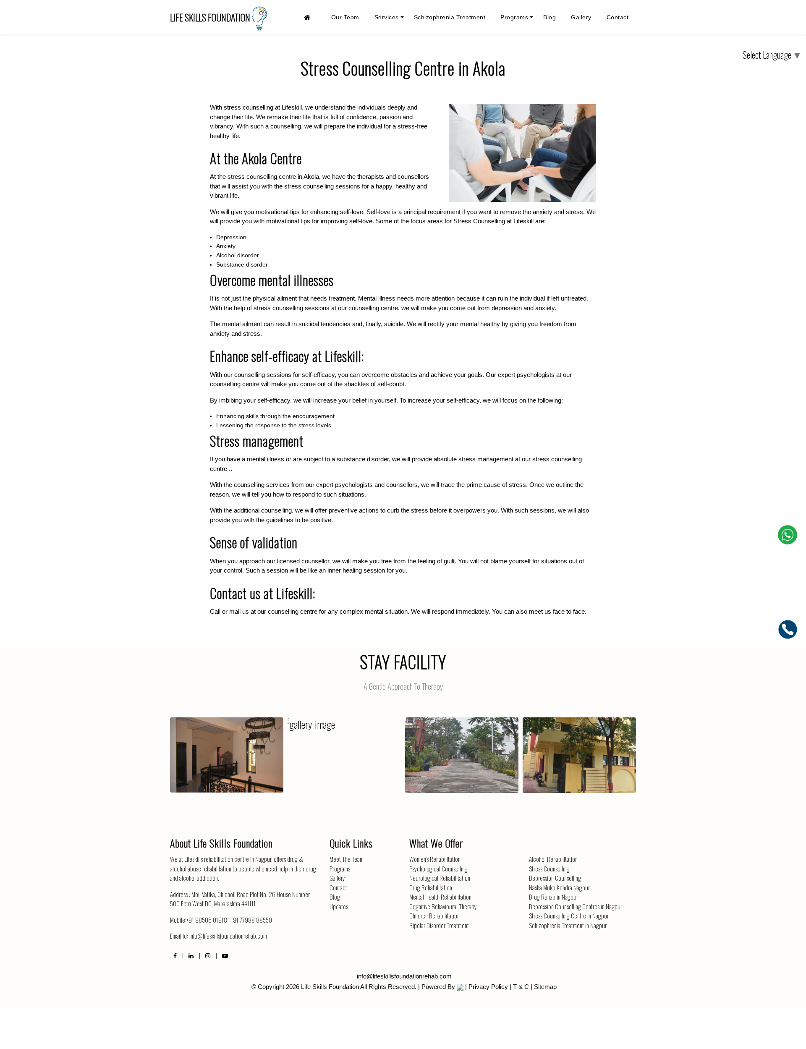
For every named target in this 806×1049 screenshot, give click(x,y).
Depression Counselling (555, 877)
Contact (618, 17)
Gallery (581, 17)
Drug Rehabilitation (430, 887)
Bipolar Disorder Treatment (439, 925)
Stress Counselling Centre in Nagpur (569, 915)
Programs (514, 17)
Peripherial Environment (462, 747)
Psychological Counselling (438, 868)
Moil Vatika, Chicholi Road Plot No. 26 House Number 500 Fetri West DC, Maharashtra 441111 (240, 898)
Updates (339, 906)
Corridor (226, 747)
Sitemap (545, 986)
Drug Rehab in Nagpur (553, 896)
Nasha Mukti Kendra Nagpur (559, 887)
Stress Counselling (549, 868)
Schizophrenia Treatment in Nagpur (568, 925)
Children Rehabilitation (434, 915)
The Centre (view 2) (579, 747)
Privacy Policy (488, 986)
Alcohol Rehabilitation (553, 858)
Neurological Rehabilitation (439, 877)
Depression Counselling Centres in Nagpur (575, 906)
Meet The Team (347, 858)
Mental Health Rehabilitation (440, 896)
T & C (521, 986)
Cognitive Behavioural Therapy (443, 906)
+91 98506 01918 (206, 919)
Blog (549, 17)
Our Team (345, 17)
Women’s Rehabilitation (435, 858)
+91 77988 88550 (251, 919)
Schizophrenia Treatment (450, 17)
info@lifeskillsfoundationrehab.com (228, 935)
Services (386, 17)
